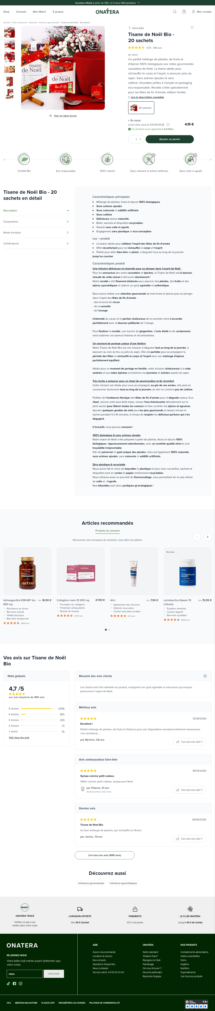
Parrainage (148, 964)
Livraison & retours (102, 955)
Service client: (108, 972)
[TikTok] (8, 983)
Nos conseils (99, 960)
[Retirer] (131, 139)
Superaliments (188, 972)
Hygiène (185, 964)
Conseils (21, 11)
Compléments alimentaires (194, 951)
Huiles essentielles (190, 955)
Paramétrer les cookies (72, 1003)
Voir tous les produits (191, 976)
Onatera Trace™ (150, 955)
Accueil (6, 22)
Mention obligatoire (26, 1003)
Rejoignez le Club (152, 960)
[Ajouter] (141, 139)
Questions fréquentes (104, 964)
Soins (183, 960)
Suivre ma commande (104, 951)
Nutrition (185, 968)
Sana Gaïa (138, 28)
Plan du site (48, 1003)
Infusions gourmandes (49, 22)
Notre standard (150, 951)
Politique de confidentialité (104, 1003)
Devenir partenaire (152, 972)
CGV (9, 1003)
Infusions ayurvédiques (123, 883)
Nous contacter (100, 968)
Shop (6, 11)
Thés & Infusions (19, 22)
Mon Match (39, 11)
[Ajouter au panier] (45, 588)
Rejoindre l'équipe (152, 976)
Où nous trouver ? (152, 968)
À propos (58, 11)
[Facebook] (14, 983)
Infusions (33, 22)
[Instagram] (20, 983)
